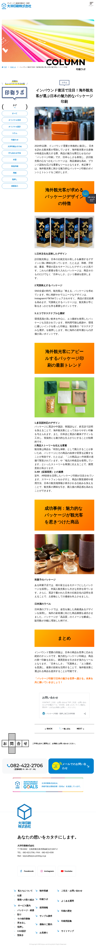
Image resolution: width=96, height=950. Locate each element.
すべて (14, 113)
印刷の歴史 (66, 911)
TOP (5, 67)
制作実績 (44, 891)
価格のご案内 (46, 924)
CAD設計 (21, 931)
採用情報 (44, 907)
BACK (49, 729)
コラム (14, 133)
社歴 (19, 895)
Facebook (29, 871)
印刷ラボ (13, 67)
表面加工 (14, 186)
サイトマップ (67, 931)
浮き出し (21, 923)
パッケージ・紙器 (25, 910)
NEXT (79, 729)
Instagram (49, 871)
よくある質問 (67, 901)
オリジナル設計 (15, 127)
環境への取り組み (25, 900)
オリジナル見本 (15, 120)
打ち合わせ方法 (15, 153)
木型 (15, 160)
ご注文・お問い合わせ (71, 891)
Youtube (68, 871)
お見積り (44, 933)
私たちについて (25, 891)
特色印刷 (14, 166)
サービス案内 (24, 905)
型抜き (20, 935)
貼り (19, 914)
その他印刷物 (23, 918)
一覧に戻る (66, 729)
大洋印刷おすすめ (15, 146)
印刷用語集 (66, 921)
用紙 (15, 173)
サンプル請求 (46, 916)
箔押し (14, 179)
